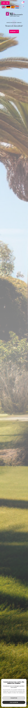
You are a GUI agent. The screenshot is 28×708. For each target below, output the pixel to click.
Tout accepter (14, 702)
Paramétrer (13, 698)
